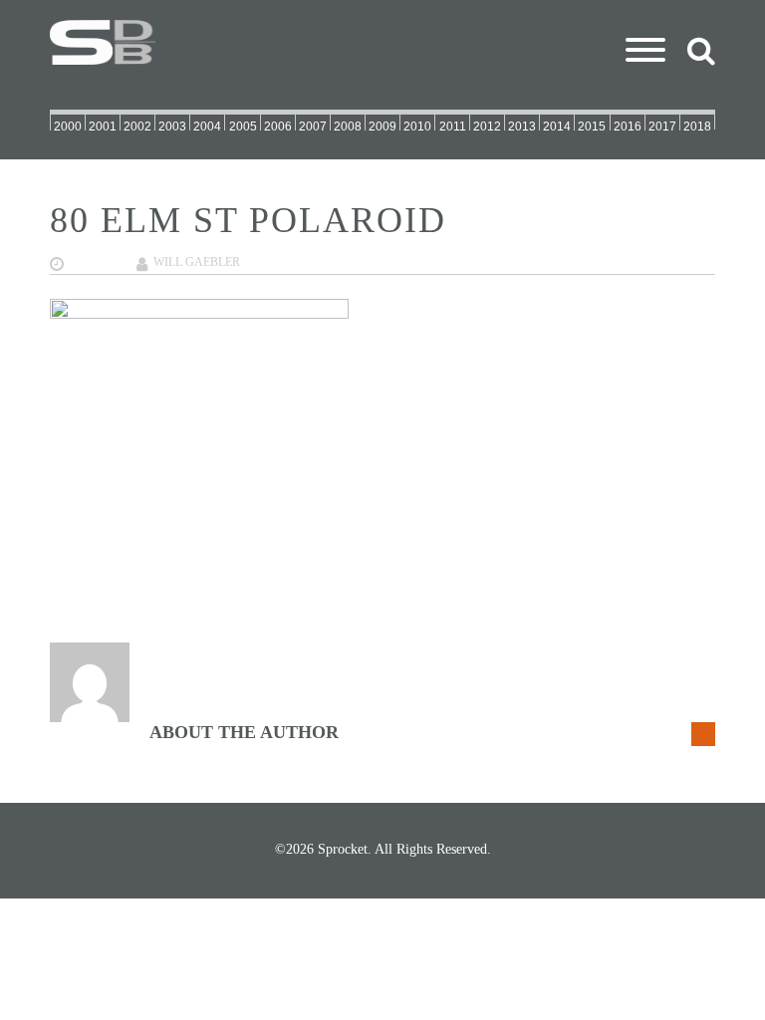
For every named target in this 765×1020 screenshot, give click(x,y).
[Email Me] (703, 734)
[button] (645, 25)
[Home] (382, 42)
